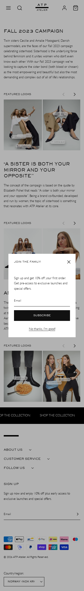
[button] (69, 262)
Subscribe (42, 315)
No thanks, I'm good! (42, 329)
